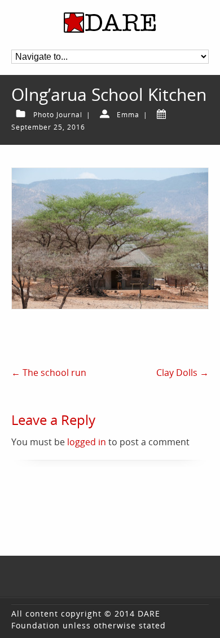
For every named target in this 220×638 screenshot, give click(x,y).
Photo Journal (57, 114)
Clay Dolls (182, 372)
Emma (128, 114)
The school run (48, 372)
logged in (86, 442)
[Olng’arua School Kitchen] (110, 238)
